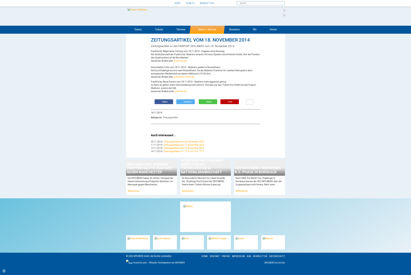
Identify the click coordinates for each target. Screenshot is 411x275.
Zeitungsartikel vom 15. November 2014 (184, 148)
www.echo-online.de (184, 77)
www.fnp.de (181, 91)
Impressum (238, 256)
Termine (180, 29)
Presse (226, 256)
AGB (249, 256)
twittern (188, 101)
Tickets (190, 3)
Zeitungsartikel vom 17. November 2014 (184, 145)
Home (205, 256)
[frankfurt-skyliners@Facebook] (129, 3)
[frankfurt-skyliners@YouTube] (146, 3)
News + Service (207, 29)
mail (230, 101)
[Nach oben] (405, 269)
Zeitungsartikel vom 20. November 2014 (184, 141)
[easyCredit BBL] (284, 10)
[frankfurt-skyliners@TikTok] (134, 3)
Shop (177, 3)
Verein (273, 29)
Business (234, 29)
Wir (255, 29)
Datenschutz (277, 256)
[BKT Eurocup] (284, 14)
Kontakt (215, 256)
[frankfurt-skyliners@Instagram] (140, 3)
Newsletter (207, 3)
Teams (138, 29)
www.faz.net (180, 61)
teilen (165, 101)
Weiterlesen (134, 191)
